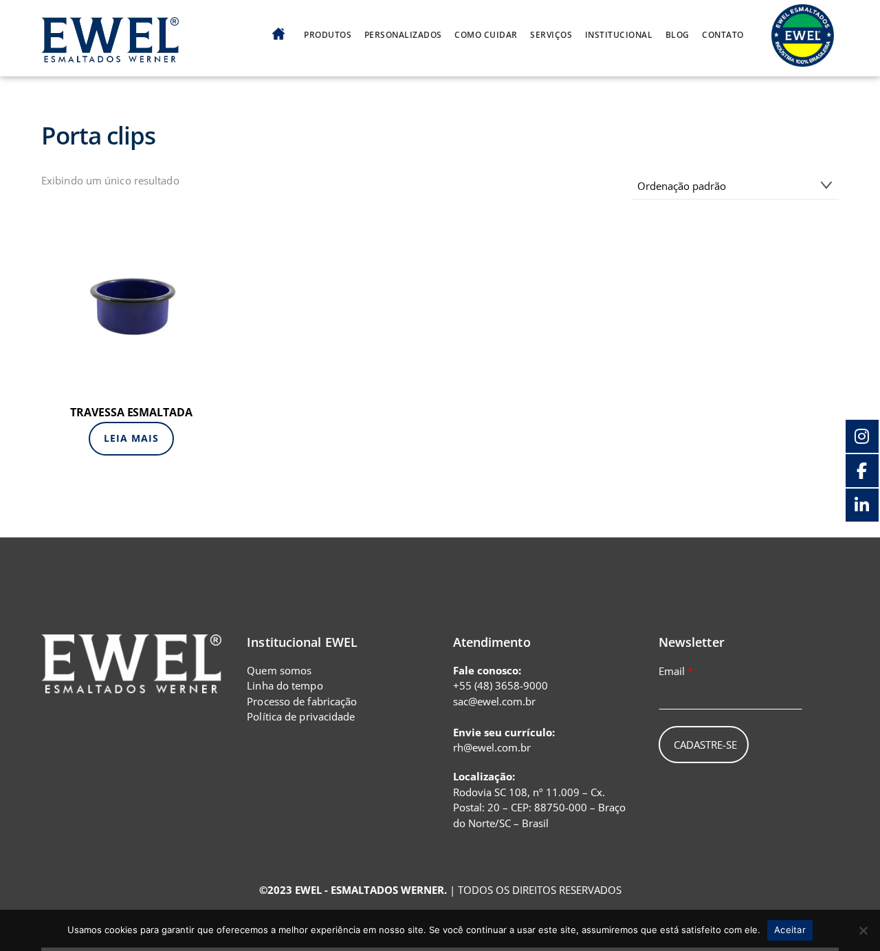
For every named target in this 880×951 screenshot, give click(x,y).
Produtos (327, 35)
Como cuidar (486, 35)
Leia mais (131, 438)
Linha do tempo (284, 685)
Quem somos (279, 670)
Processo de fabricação (302, 701)
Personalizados (403, 35)
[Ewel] (110, 55)
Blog (678, 35)
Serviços (551, 35)
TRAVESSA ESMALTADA (131, 412)
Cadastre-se (705, 744)
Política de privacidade (301, 716)
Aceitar (790, 929)
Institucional (619, 35)
